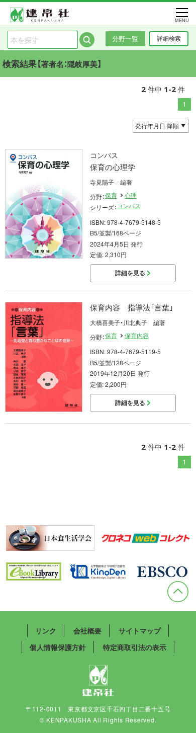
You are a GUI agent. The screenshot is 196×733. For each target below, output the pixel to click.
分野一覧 (125, 38)
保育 (111, 195)
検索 (86, 39)
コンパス (129, 205)
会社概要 (87, 630)
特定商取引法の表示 (134, 647)
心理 (131, 195)
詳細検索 (169, 38)
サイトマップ (140, 630)
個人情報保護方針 (58, 647)
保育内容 (137, 335)
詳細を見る (131, 272)
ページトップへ (177, 591)
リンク (45, 630)
